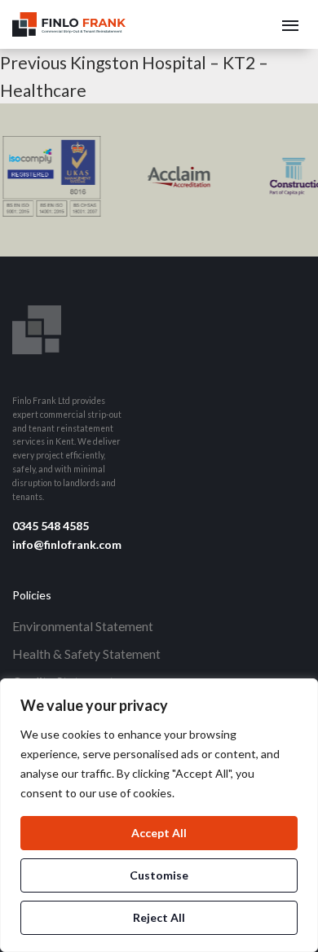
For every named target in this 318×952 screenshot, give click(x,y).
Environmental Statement (82, 626)
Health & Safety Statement (86, 653)
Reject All (159, 917)
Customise (159, 875)
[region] (159, 815)
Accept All (159, 833)
